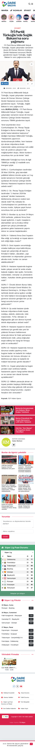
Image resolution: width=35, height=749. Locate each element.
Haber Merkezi (17, 441)
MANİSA (4, 10)
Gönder (5, 537)
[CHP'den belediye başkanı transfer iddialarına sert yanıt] (9, 460)
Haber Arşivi (24, 708)
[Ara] (29, 4)
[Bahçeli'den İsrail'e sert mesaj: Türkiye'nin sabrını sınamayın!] (25, 499)
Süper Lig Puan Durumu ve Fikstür (7, 703)
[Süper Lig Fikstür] (32, 600)
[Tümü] (32, 654)
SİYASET (27, 10)
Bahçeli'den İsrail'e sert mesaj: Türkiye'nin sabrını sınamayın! (25, 506)
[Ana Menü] (32, 4)
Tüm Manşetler (25, 702)
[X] (17, 686)
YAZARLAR (17, 10)
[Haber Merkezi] (6, 442)
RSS (6, 716)
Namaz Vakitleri (8, 697)
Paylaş (6, 83)
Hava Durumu (25, 693)
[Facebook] (13, 686)
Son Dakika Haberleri (9, 708)
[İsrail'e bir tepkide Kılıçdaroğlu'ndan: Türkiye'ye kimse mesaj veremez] (9, 499)
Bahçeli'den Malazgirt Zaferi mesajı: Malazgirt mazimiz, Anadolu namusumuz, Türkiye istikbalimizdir (9, 488)
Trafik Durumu (25, 697)
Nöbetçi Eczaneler (9, 693)
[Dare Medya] (8, 4)
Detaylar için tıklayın (17, 593)
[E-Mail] (13, 444)
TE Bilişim (22, 722)
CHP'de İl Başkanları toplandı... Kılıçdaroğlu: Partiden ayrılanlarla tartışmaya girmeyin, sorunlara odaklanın (25, 468)
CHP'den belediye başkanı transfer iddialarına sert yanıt (8, 467)
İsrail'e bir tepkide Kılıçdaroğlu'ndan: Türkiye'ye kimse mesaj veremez (9, 507)
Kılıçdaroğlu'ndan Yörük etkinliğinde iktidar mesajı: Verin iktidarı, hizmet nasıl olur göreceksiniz (24, 488)
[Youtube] (21, 686)
